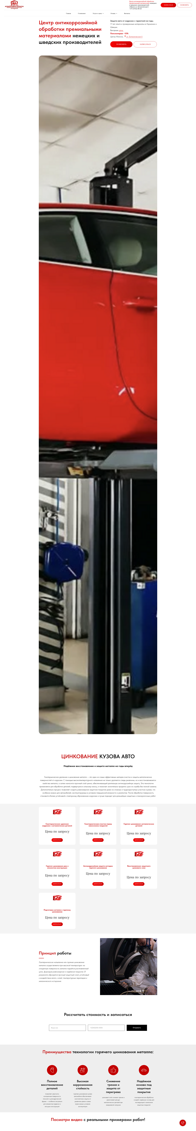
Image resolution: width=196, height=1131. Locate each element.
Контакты (127, 13)
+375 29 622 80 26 (135, 9)
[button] (168, 5)
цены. (121, 30)
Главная (68, 13)
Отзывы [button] (113, 13)
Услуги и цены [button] (97, 13)
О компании (82, 13)
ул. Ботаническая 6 (134, 36)
